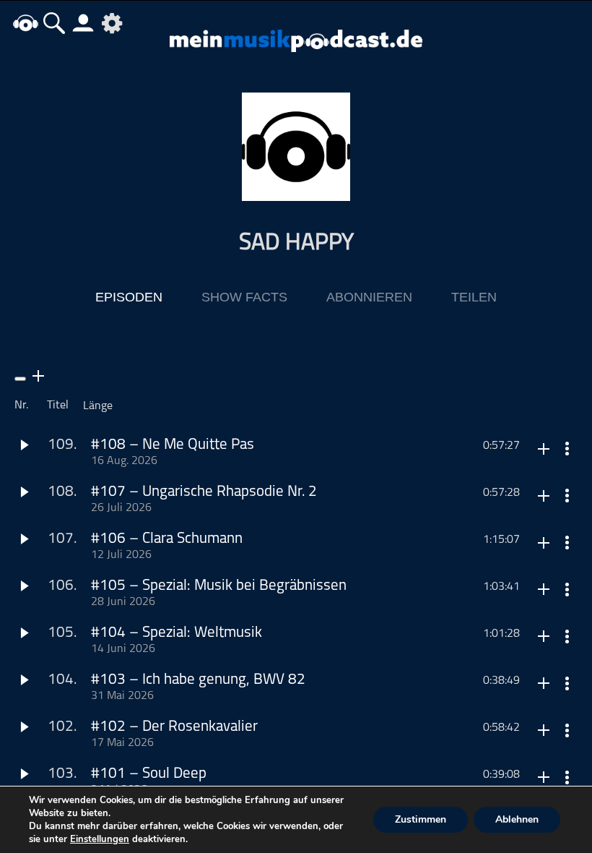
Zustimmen (420, 819)
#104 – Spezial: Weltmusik (176, 632)
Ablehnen (517, 819)
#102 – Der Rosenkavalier (174, 726)
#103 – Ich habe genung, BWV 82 (198, 679)
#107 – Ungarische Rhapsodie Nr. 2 (204, 492)
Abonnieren (369, 297)
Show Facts (244, 297)
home (25, 23)
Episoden (128, 297)
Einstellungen (99, 839)
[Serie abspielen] (20, 379)
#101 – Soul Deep (148, 773)
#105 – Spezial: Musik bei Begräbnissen (219, 585)
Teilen (474, 297)
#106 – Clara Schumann (167, 538)
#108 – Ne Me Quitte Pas (172, 445)
